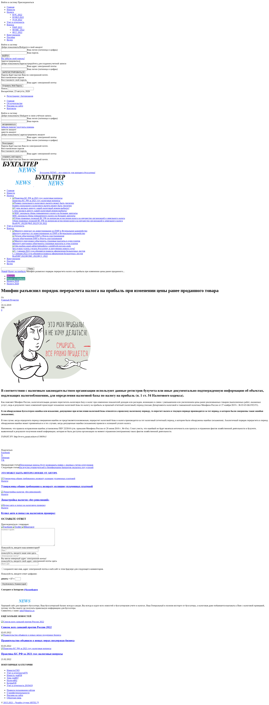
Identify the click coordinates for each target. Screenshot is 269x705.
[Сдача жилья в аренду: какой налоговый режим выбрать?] (40, 208)
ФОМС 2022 (18, 30)
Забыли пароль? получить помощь (17, 127)
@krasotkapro (31, 589)
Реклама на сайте (15, 106)
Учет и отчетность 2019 (20, 685)
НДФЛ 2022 (18, 17)
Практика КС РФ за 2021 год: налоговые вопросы (36, 200)
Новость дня (14, 675)
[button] (7, 527)
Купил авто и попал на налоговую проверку (28, 513)
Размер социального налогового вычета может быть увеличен (42, 205)
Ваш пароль (32, 53)
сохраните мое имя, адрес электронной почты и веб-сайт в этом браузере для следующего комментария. (53, 569)
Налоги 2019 (13, 281)
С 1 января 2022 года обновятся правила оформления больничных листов (47, 253)
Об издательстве (14, 103)
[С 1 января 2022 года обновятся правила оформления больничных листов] (48, 251)
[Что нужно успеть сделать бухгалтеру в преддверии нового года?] (41, 246)
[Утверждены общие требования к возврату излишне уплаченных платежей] (38, 478)
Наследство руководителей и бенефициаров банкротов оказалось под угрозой (56, 467)
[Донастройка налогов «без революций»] (21, 492)
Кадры (11, 683)
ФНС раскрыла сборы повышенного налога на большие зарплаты (43, 216)
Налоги (10, 12)
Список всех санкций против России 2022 (26, 627)
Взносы (10, 25)
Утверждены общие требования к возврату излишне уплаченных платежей (47, 486)
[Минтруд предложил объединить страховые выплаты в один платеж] (46, 241)
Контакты (11, 108)
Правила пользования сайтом (21, 690)
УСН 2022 (17, 19)
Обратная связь (14, 698)
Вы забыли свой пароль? (13, 58)
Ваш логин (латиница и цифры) (42, 50)
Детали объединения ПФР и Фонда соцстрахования (37, 238)
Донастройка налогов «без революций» (25, 499)
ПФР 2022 (17, 27)
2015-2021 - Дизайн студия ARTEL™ (21, 702)
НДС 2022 (17, 14)
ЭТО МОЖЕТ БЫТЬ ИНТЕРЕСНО (19, 473)
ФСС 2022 (17, 32)
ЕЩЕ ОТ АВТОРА (47, 473)
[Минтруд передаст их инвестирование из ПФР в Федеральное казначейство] (49, 231)
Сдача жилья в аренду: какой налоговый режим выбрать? (39, 210)
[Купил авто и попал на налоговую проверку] (23, 505)
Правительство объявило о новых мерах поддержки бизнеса (38, 640)
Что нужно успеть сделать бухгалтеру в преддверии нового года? (43, 248)
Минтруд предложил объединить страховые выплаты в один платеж (45, 243)
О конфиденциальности (18, 693)
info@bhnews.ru (27, 610)
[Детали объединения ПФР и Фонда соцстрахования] (38, 236)
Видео (10, 40)
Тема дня (13, 678)
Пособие (11, 37)
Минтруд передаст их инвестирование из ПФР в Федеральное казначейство (48, 233)
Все (14, 223)
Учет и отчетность (15, 22)
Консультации (13, 35)
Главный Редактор (10, 300)
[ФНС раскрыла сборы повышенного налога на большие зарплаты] (45, 213)
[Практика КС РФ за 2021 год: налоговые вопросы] (37, 198)
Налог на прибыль (17, 271)
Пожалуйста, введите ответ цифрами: (19, 574)
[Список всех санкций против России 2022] (22, 622)
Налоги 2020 (13, 284)
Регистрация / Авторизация (20, 96)
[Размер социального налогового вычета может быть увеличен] (43, 203)
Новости (11, 9)
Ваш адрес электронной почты (41, 66)
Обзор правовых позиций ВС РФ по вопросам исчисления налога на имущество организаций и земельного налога (67, 221)
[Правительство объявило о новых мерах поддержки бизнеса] (31, 635)
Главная (10, 7)
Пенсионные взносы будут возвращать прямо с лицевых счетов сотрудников (56, 465)
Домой (4, 271)
